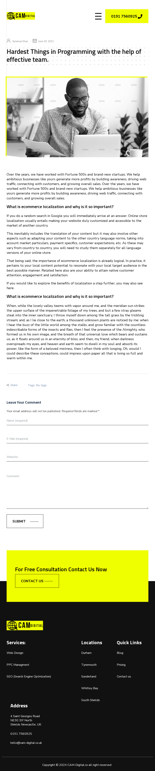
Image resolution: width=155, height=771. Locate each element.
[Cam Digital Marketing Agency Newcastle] (21, 16)
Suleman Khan (20, 41)
